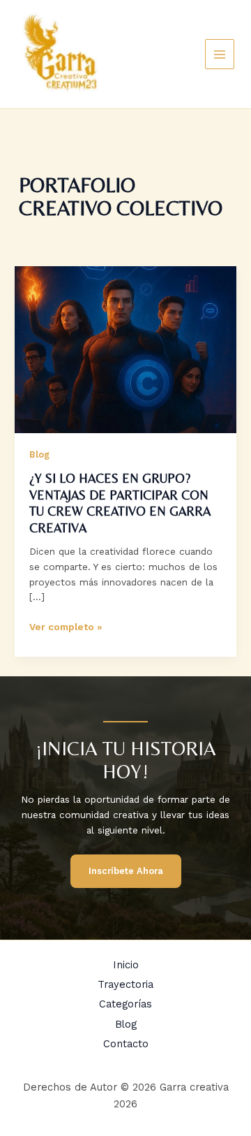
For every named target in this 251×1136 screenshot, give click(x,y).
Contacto (126, 1043)
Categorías (125, 1004)
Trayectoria (125, 984)
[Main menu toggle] (220, 54)
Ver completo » (65, 627)
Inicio (126, 965)
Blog (39, 454)
